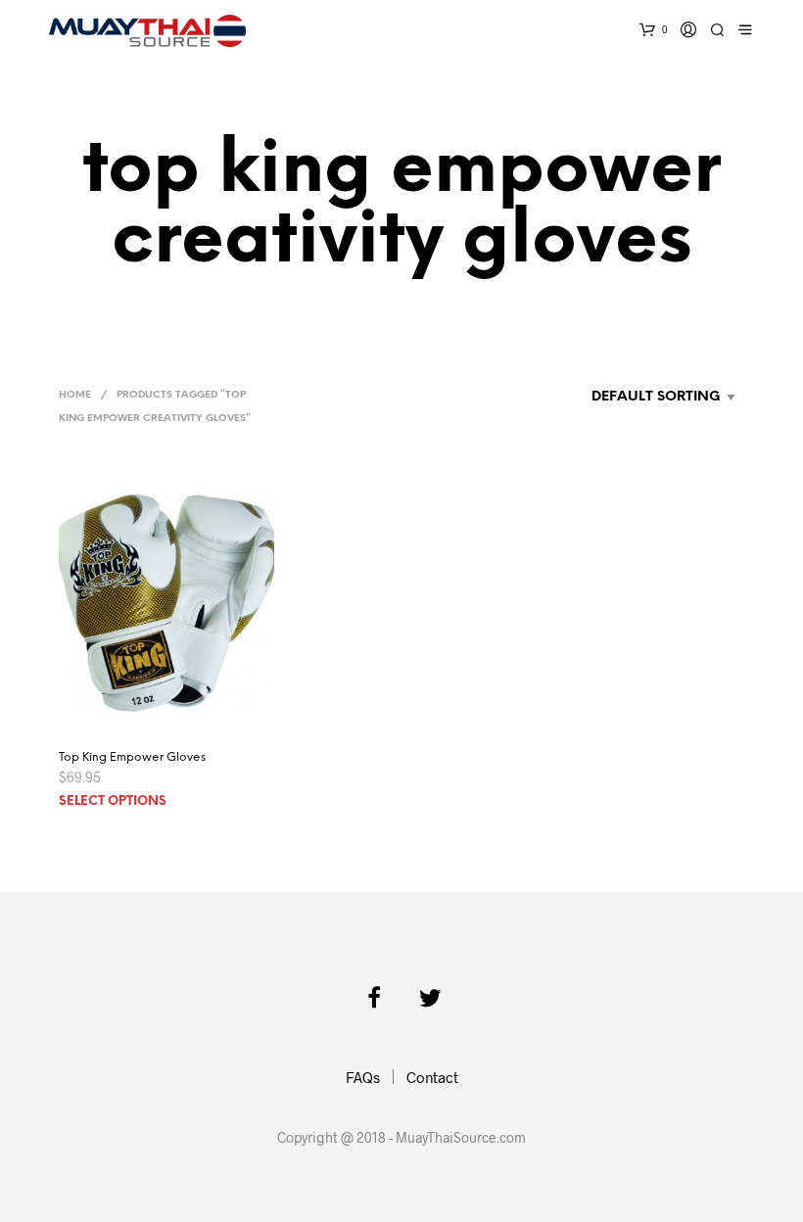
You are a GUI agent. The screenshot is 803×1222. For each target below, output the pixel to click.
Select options (112, 801)
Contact (432, 1077)
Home (75, 395)
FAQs (363, 1077)
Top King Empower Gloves (132, 757)
